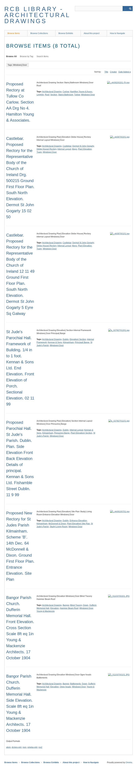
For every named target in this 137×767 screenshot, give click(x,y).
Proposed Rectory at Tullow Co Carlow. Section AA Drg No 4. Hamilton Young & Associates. (20, 102)
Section (53, 94)
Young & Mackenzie (46, 611)
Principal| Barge (82, 342)
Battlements (75, 684)
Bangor (66, 605)
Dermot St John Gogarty (83, 146)
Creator (113, 72)
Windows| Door (88, 94)
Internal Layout (64, 149)
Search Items (42, 56)
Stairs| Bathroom (65, 94)
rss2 (40, 747)
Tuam (39, 152)
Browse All (11, 56)
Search (130, 8)
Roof (47, 94)
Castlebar (67, 146)
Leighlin (40, 94)
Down (85, 605)
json (24, 747)
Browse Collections (39, 33)
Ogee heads (65, 687)
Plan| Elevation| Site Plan (78, 523)
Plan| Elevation (85, 149)
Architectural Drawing (52, 91)
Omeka (129, 762)
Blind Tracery (76, 605)
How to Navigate (117, 33)
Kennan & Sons (55, 342)
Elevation (54, 608)
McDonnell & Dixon (57, 523)
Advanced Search (125, 8)
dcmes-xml (17, 747)
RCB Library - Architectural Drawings (37, 15)
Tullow (77, 94)
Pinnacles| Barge (62, 433)
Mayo (74, 149)
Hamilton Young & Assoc (81, 91)
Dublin (66, 339)
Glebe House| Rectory (46, 149)
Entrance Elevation (78, 520)
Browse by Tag (26, 56)
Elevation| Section (78, 339)
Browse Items (14, 33)
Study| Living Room (58, 526)
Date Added (123, 72)
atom (8, 747)
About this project (91, 33)
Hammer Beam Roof (69, 608)
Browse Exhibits (65, 33)
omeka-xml (32, 747)
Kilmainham (68, 342)
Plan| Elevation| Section (81, 433)
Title (106, 72)
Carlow (66, 91)
